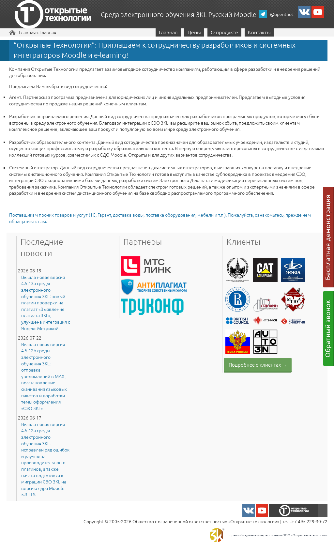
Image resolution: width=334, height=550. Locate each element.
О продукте (224, 32)
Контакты (259, 32)
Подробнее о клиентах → (258, 364)
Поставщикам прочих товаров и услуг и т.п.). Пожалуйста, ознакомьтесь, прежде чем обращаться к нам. (160, 217)
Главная (27, 32)
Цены (194, 32)
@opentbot (281, 14)
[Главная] (53, 15)
